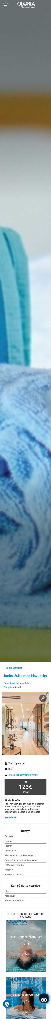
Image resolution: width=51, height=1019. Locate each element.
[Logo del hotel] (26, 4)
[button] (5, 724)
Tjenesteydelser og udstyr (17, 683)
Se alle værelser (14, 668)
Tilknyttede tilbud (12, 687)
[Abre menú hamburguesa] (5, 5)
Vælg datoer (11, 817)
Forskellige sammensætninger (23, 775)
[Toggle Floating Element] (7, 1004)
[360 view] (43, 698)
